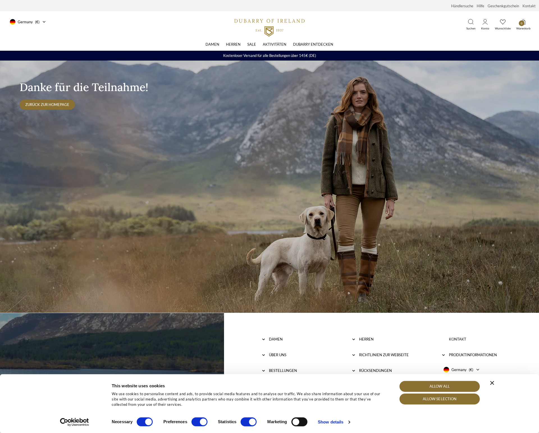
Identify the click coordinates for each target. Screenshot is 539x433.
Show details (330, 422)
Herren (233, 44)
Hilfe (480, 6)
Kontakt (529, 6)
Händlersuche (462, 6)
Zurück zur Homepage (47, 104)
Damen (212, 44)
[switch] (199, 421)
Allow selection (440, 399)
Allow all (440, 386)
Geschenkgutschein (503, 6)
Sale (251, 44)
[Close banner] (492, 383)
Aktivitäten (274, 44)
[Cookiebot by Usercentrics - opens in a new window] (74, 422)
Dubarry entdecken (313, 44)
